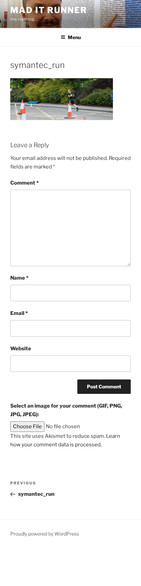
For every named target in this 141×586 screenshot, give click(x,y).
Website (20, 348)
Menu (74, 37)
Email (19, 313)
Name (19, 278)
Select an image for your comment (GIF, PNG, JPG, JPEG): (66, 410)
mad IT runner (48, 10)
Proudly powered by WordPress (44, 534)
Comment (24, 183)
